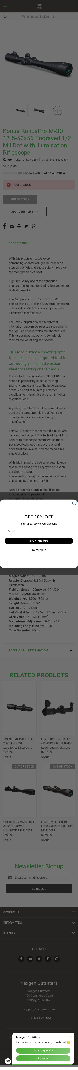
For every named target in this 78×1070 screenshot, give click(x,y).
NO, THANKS (39, 550)
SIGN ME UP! (38, 540)
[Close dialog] (74, 503)
